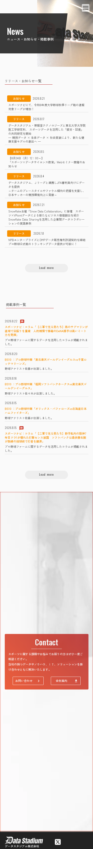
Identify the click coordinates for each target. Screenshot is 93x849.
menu (85, 8)
